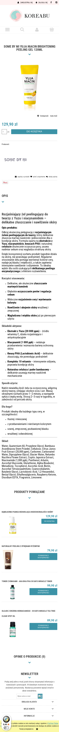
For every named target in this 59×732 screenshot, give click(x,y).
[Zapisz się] (40, 696)
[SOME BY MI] (15, 160)
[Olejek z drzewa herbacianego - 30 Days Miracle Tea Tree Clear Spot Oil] (16, 629)
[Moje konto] (37, 30)
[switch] (6, 727)
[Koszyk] (51, 29)
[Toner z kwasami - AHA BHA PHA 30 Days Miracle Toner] (16, 592)
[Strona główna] (29, 15)
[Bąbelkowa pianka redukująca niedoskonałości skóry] (16, 525)
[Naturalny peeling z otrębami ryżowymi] (16, 559)
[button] (7, 30)
